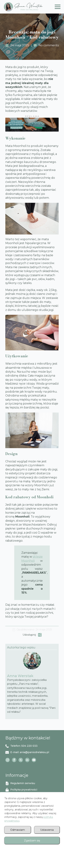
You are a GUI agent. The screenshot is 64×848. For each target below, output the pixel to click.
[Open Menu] (57, 7)
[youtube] (34, 760)
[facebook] (14, 760)
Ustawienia (47, 829)
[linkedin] (27, 760)
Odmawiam (17, 829)
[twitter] (20, 760)
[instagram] (7, 760)
